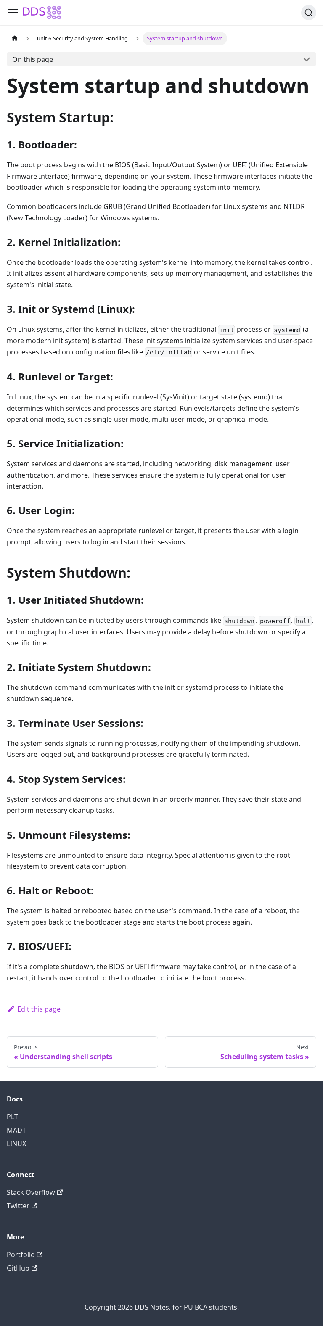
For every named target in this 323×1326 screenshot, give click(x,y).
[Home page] (15, 38)
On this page (32, 59)
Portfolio (21, 1254)
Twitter (18, 1205)
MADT (16, 1130)
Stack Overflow (31, 1192)
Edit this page (39, 1009)
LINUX (16, 1143)
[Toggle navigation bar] (13, 12)
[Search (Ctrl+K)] (308, 12)
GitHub (18, 1268)
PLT (12, 1116)
